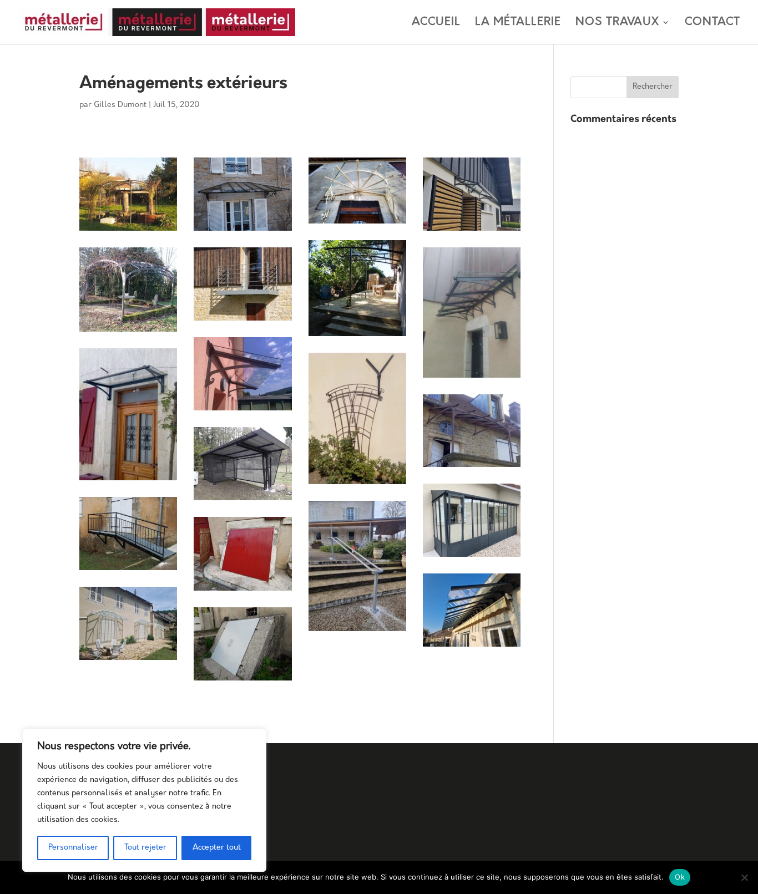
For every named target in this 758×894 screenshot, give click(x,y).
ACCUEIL (436, 23)
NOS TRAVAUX (617, 23)
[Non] (744, 877)
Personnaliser (73, 848)
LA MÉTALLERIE (518, 23)
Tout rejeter (145, 848)
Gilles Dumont (120, 105)
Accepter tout (217, 848)
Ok (680, 876)
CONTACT (712, 23)
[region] (144, 800)
